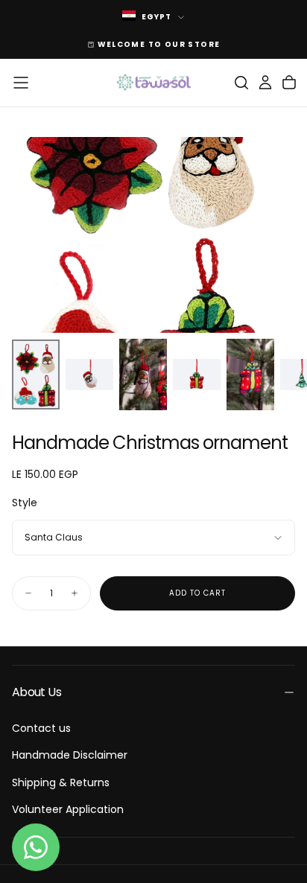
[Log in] (265, 83)
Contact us (41, 728)
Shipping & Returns (61, 782)
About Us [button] (36, 692)
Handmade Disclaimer (69, 754)
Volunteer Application (68, 809)
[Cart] (289, 83)
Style (24, 502)
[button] (21, 83)
